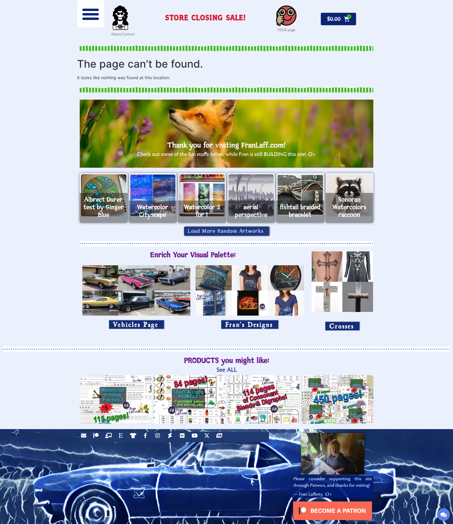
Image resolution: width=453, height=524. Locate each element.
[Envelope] (85, 437)
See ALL (227, 370)
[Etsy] (122, 437)
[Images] (220, 437)
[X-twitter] (208, 437)
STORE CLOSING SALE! (205, 17)
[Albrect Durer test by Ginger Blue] (104, 195)
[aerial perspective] (251, 195)
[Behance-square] (183, 437)
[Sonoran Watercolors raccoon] (350, 195)
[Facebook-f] (146, 437)
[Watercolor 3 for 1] (202, 195)
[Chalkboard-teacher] (109, 437)
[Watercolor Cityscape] (153, 195)
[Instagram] (159, 437)
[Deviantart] (171, 437)
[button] (90, 14)
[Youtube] (196, 437)
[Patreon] (97, 437)
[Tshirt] (134, 437)
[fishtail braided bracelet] (300, 195)
